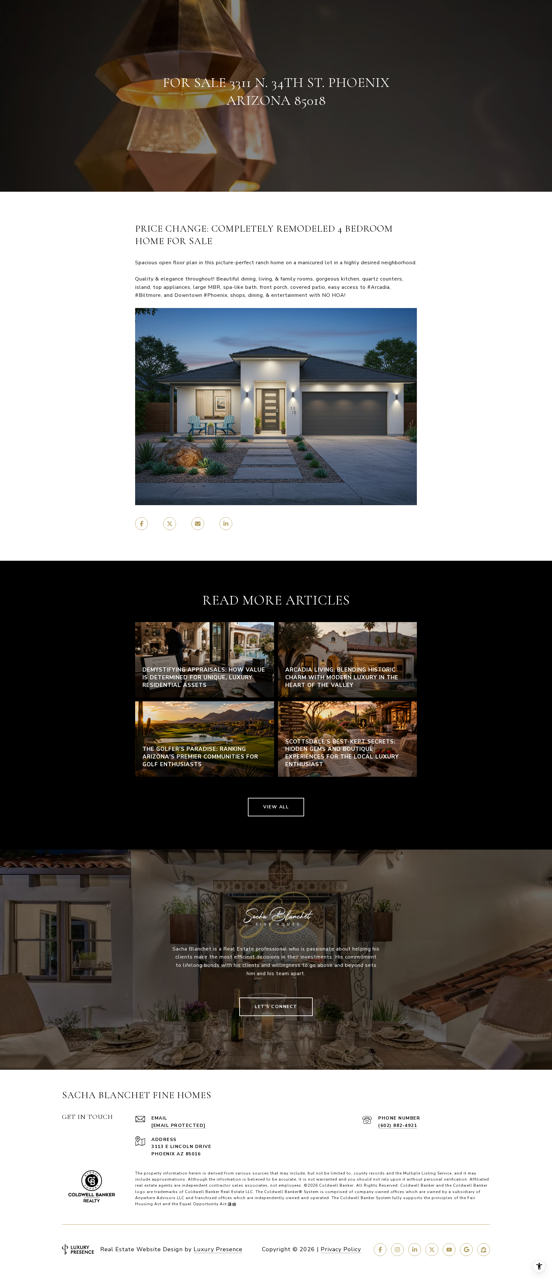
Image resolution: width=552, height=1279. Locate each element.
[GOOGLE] (466, 1249)
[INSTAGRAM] (397, 1249)
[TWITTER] (431, 1249)
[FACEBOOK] (380, 1249)
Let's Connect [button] (276, 1007)
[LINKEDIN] (414, 1249)
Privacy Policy (341, 1249)
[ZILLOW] (483, 1249)
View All (276, 807)
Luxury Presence (218, 1249)
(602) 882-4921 (397, 1125)
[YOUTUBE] (449, 1249)
